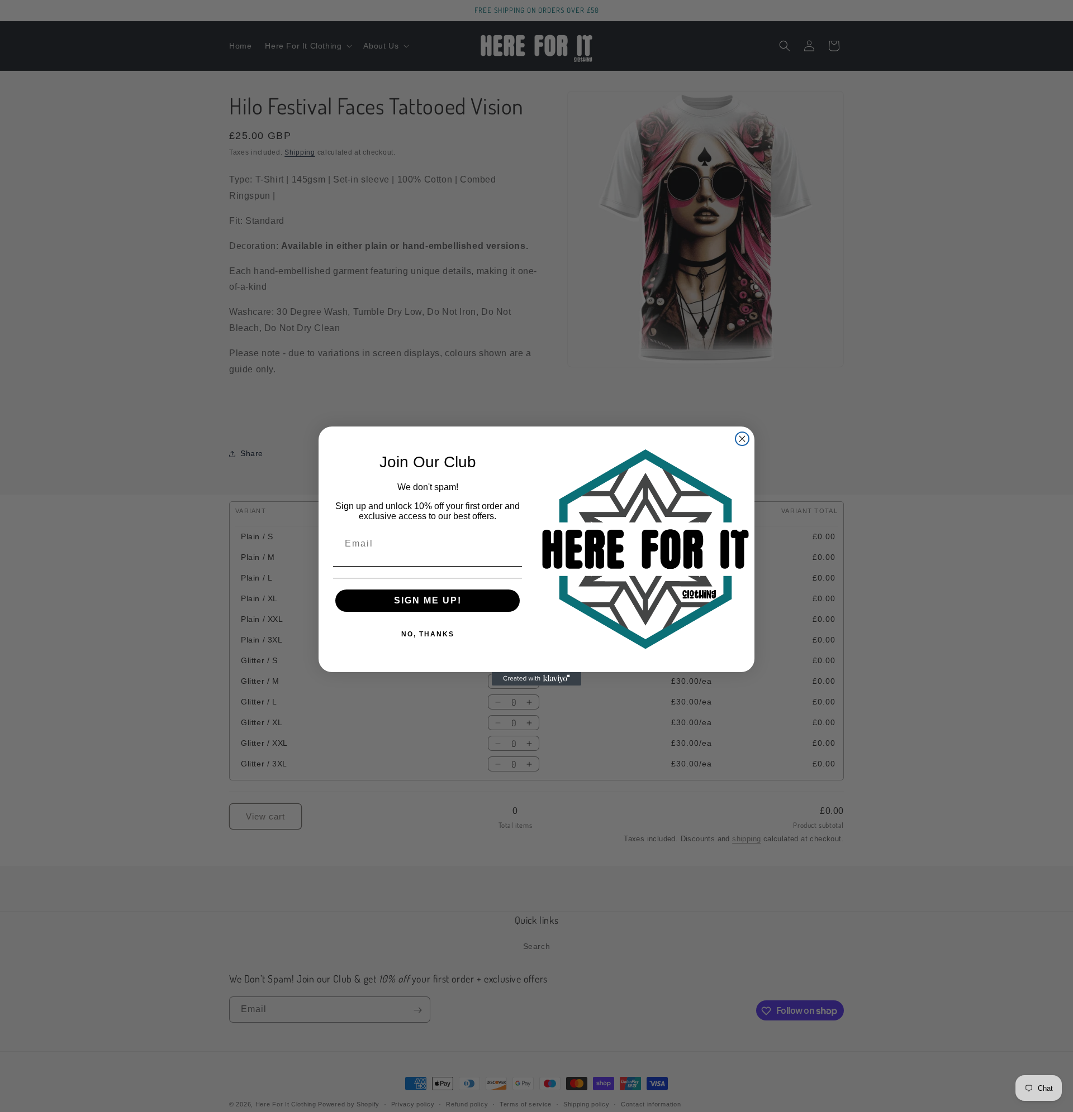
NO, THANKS (427, 634)
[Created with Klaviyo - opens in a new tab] (536, 679)
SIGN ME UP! (428, 600)
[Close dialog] (742, 438)
